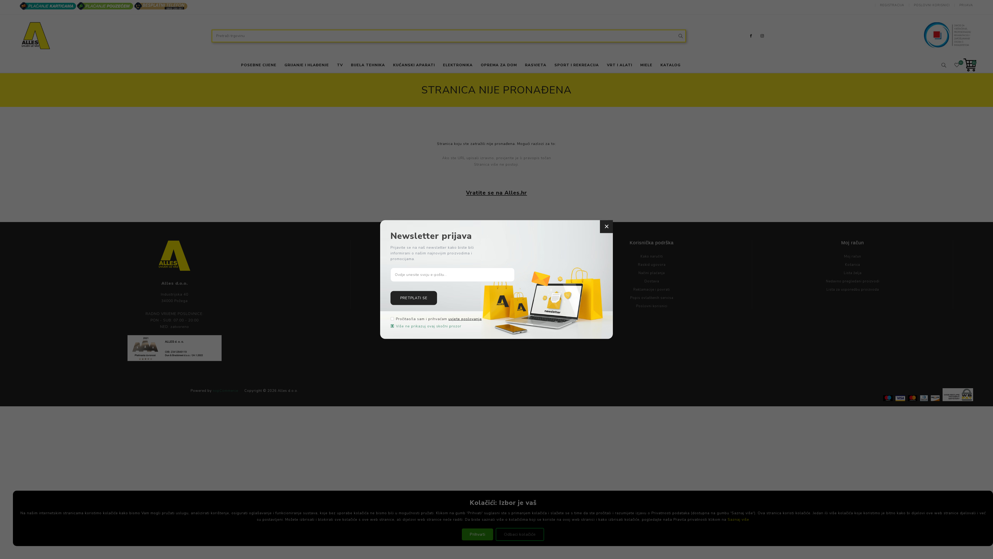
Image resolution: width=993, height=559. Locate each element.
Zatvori (606, 226)
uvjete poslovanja (465, 318)
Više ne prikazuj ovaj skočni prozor (428, 325)
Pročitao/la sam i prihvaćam (439, 318)
